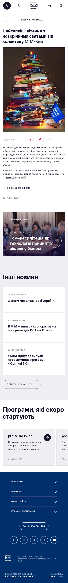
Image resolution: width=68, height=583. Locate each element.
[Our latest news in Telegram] (30, 139)
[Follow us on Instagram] (44, 540)
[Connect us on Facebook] (40, 139)
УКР (53, 576)
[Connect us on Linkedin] (50, 139)
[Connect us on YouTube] (54, 540)
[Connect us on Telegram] (34, 540)
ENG (60, 576)
